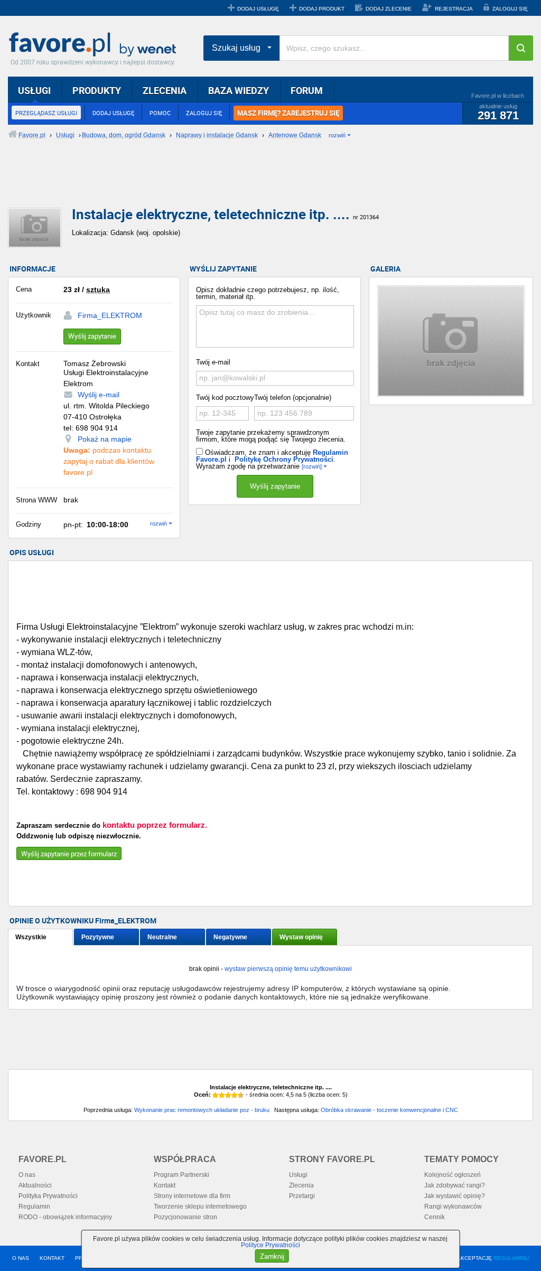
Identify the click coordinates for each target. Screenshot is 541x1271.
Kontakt (164, 1185)
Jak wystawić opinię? (454, 1196)
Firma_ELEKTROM (110, 315)
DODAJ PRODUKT (321, 9)
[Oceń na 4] (234, 1095)
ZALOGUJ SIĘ (510, 9)
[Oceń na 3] (228, 1095)
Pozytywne (97, 937)
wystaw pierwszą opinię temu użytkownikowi (288, 969)
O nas (26, 1175)
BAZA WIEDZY (238, 90)
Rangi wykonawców (453, 1206)
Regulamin (34, 1206)
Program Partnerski (181, 1175)
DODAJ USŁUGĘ (258, 9)
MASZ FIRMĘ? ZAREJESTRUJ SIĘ (288, 113)
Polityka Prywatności (48, 1196)
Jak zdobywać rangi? (454, 1185)
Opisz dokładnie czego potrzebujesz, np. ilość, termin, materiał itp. (267, 293)
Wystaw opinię (301, 937)
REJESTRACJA (454, 9)
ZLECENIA (164, 90)
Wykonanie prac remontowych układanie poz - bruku (201, 1110)
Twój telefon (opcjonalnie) (292, 397)
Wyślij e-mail (98, 394)
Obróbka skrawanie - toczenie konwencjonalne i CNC (389, 1110)
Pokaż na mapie (105, 439)
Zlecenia (301, 1185)
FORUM (307, 90)
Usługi (298, 1175)
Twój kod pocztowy (225, 397)
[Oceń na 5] (241, 1095)
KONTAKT (52, 1258)
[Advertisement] (264, 182)
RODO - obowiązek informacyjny (65, 1217)
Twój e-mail (213, 362)
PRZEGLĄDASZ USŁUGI (46, 113)
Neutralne (162, 937)
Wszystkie (30, 937)
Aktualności (35, 1185)
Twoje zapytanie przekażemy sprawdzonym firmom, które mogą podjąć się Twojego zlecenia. (271, 436)
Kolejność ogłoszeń (452, 1175)
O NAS (20, 1258)
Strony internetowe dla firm (192, 1196)
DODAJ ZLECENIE (389, 9)
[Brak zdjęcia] (451, 341)
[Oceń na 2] (222, 1095)
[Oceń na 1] (215, 1095)
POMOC (160, 113)
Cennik (434, 1217)
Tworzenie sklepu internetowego (200, 1206)
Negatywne (230, 937)
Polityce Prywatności (270, 1245)
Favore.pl (95, 45)
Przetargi (302, 1196)
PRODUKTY (96, 90)
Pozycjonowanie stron (185, 1217)
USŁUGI (34, 90)
